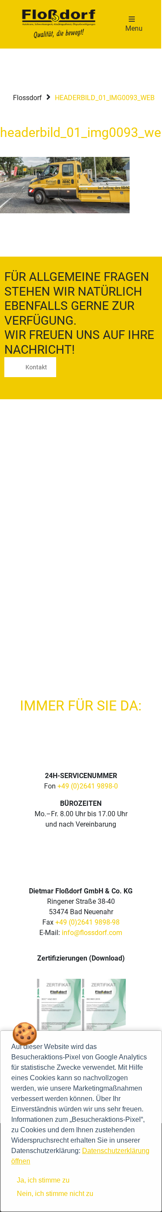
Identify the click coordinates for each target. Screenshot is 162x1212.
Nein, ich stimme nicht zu (55, 1193)
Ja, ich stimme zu (43, 1180)
